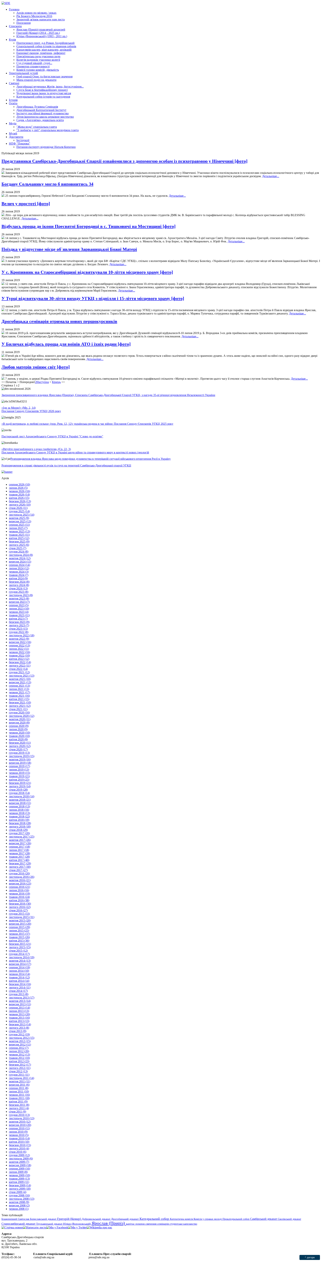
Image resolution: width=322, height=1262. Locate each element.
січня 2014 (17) (18, 990)
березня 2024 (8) (19, 581)
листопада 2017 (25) (21, 836)
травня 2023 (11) (19, 615)
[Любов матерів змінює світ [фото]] (2, 378)
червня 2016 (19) (19, 893)
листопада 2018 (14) (21, 796)
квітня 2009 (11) (19, 1182)
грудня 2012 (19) (19, 1034)
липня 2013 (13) (19, 1011)
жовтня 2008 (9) (19, 1202)
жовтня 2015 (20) (20, 920)
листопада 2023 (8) (21, 595)
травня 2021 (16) (19, 695)
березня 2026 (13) (20, 501)
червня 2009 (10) (19, 1175)
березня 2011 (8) (19, 1104)
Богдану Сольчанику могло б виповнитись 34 (47, 184)
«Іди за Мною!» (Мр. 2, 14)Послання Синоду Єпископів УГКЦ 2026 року (31, 409)
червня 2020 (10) (19, 732)
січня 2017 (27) (18, 870)
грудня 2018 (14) (19, 793)
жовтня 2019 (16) (20, 759)
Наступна (43, 382)
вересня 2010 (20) (20, 1125)
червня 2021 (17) (19, 692)
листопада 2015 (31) (21, 917)
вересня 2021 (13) (20, 682)
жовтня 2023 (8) (19, 598)
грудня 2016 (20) (19, 873)
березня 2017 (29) (20, 863)
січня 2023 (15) (18, 628)
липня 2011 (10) (19, 1091)
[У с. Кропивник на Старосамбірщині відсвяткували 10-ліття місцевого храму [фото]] (2, 283)
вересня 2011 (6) (19, 1084)
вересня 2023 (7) (19, 601)
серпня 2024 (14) (19, 565)
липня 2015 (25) (19, 930)
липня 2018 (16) (19, 809)
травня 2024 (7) (18, 575)
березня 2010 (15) (20, 1145)
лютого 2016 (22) (20, 907)
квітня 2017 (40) (19, 860)
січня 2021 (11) (18, 709)
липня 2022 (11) (19, 648)
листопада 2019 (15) (21, 756)
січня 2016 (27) (18, 910)
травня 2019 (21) (19, 776)
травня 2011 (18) (19, 1098)
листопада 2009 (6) (21, 1158)
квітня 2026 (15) (19, 497)
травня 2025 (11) (19, 534)
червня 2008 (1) (19, 1208)
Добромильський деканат (96, 1218)
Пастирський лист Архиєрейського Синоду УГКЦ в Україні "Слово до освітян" (52, 436)
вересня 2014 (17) (20, 964)
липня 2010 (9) (18, 1131)
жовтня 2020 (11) (19, 719)
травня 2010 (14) (19, 1138)
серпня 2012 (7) (19, 1047)
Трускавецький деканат (49, 1223)
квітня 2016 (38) (19, 900)
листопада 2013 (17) (21, 997)
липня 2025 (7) (18, 528)
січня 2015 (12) (18, 950)
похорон (140, 1223)
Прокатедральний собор (236, 1218)
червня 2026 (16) (19, 491)
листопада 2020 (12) (21, 715)
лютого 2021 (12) (20, 705)
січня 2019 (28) (18, 789)
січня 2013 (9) (17, 1031)
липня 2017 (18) (19, 850)
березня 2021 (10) (20, 702)
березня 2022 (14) (20, 662)
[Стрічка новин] (12, 1227)
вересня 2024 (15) (20, 561)
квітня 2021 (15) (19, 699)
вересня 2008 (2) (19, 1205)
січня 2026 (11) (18, 508)
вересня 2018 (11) (20, 803)
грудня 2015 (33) (19, 913)
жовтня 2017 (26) (20, 840)
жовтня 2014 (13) (20, 960)
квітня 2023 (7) (18, 618)
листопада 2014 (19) (21, 957)
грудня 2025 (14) (19, 511)
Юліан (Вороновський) (77, 1223)
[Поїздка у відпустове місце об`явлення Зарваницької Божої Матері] (2, 260)
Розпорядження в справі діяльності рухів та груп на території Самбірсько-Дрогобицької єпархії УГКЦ (66, 465)
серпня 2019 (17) (19, 766)
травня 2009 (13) (19, 1178)
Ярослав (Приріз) (109, 1223)
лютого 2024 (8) (19, 585)
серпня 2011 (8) (18, 1088)
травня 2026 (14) (19, 494)
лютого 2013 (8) (19, 1027)
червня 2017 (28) (19, 853)
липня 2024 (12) (19, 568)
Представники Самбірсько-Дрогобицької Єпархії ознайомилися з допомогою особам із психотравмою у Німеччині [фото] (124, 161)
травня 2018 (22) (19, 816)
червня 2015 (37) (19, 933)
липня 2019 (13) (19, 769)
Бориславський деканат (43, 1218)
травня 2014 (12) (19, 977)
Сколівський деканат (289, 1218)
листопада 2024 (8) (21, 554)
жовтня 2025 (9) (19, 518)
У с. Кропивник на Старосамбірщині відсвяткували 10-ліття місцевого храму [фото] (87, 272)
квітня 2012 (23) (19, 1061)
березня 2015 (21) (20, 943)
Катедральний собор (155, 1219)
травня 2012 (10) (19, 1057)
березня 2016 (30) (20, 903)
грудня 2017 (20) (19, 833)
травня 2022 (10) (19, 655)
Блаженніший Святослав (15, 1218)
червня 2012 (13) (19, 1054)
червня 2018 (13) (19, 813)
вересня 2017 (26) (20, 843)
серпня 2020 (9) (19, 726)
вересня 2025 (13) (20, 521)
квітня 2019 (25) (19, 779)
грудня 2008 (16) (19, 1195)
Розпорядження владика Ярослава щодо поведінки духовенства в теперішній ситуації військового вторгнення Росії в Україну (90, 458)
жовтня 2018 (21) (20, 799)
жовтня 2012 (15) (20, 1041)
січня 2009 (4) (17, 1192)
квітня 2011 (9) (18, 1101)
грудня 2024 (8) (18, 551)
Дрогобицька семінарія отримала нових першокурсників (59, 321)
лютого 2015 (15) (20, 947)
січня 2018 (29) (18, 829)
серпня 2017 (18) (19, 846)
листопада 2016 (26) (21, 876)
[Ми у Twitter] (77, 1227)
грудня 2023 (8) (18, 591)
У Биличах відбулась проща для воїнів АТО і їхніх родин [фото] (66, 344)
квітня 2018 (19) (19, 819)
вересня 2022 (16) (20, 642)
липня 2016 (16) (19, 890)
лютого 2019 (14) (20, 786)
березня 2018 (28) (20, 823)
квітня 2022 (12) (19, 658)
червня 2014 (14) (19, 974)
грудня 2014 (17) (19, 954)
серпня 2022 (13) (19, 645)
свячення (151, 1223)
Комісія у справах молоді (208, 1218)
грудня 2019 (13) (19, 752)
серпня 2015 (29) (19, 927)
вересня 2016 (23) (20, 883)
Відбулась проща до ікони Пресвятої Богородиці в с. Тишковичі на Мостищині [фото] (88, 226)
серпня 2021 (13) (19, 685)
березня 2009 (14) (20, 1185)
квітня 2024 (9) (18, 578)
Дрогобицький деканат (125, 1218)
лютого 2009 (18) (20, 1188)
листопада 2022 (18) (21, 635)
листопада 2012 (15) (21, 1037)
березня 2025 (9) (19, 541)
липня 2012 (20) (19, 1051)
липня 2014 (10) (19, 970)
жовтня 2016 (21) (20, 880)
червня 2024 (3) (19, 571)
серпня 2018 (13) (19, 806)
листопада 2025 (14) (21, 514)
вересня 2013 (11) (20, 1004)
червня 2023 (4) (19, 611)
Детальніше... (270, 176)
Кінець (56, 382)
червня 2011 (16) (19, 1094)
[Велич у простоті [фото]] (2, 215)
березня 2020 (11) (20, 742)
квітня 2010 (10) (19, 1141)
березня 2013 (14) (20, 1024)
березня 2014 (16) (20, 984)
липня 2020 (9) (18, 729)
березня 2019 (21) (20, 783)
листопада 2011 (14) (21, 1078)
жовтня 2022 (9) (19, 638)
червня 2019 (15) (19, 772)
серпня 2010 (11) (19, 1128)
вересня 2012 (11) (20, 1044)
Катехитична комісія (182, 1218)
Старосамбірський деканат (18, 1223)
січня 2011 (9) (17, 1111)
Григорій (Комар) (69, 1219)
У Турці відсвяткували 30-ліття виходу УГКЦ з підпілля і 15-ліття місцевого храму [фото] (92, 298)
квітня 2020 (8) (18, 739)
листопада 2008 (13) (21, 1198)
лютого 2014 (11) (19, 987)
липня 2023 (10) (19, 608)
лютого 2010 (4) (19, 1148)
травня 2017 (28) (19, 856)
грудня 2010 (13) (19, 1114)
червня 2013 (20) (19, 1014)
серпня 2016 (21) (19, 886)
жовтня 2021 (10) (20, 679)
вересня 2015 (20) (20, 923)
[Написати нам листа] (34, 1227)
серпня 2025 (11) (19, 524)
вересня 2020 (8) (19, 722)
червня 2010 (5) (19, 1135)
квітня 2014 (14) (19, 980)
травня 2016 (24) (19, 897)
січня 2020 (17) (18, 749)
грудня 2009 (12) (19, 1155)
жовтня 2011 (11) (19, 1081)
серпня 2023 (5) (19, 605)
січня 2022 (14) (18, 668)
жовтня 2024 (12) (20, 558)
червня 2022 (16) (19, 652)
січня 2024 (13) (18, 588)
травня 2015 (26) (19, 937)
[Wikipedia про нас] (99, 1227)
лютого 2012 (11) (19, 1068)
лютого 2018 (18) (20, 826)
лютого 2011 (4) (19, 1108)
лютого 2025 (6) (19, 544)
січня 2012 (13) (18, 1071)
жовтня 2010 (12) (20, 1121)
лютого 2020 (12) (20, 746)
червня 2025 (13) (19, 531)
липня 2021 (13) (19, 689)
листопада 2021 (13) (21, 675)
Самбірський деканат (264, 1218)
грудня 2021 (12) (19, 672)
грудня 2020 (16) (19, 712)
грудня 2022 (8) (18, 632)
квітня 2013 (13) (19, 1021)
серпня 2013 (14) (19, 1007)
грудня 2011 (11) (19, 1074)
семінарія (163, 1223)
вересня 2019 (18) (20, 762)
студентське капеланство (183, 1223)
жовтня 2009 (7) (19, 1161)
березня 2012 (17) (20, 1064)
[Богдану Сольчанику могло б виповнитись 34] (2, 195)
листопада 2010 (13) (21, 1118)
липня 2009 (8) (18, 1172)
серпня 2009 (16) (19, 1168)
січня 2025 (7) (17, 548)
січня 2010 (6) (17, 1151)
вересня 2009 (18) (20, 1165)
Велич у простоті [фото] (25, 203)
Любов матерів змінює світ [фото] (35, 367)
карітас (130, 1223)
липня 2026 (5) (18, 487)
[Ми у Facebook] (57, 1227)
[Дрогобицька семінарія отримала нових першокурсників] (2, 333)
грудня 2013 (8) (18, 994)
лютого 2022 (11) (19, 665)
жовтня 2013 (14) (20, 1000)
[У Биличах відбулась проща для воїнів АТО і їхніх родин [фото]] (2, 355)
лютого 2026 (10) (20, 504)
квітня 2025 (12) (19, 538)
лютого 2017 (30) (20, 866)
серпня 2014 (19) (19, 967)
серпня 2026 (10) (19, 484)
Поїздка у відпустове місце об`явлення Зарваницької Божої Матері (69, 249)
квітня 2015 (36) (19, 940)
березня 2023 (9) (19, 622)
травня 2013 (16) (19, 1017)
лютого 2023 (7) (19, 625)
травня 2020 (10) (19, 736)
